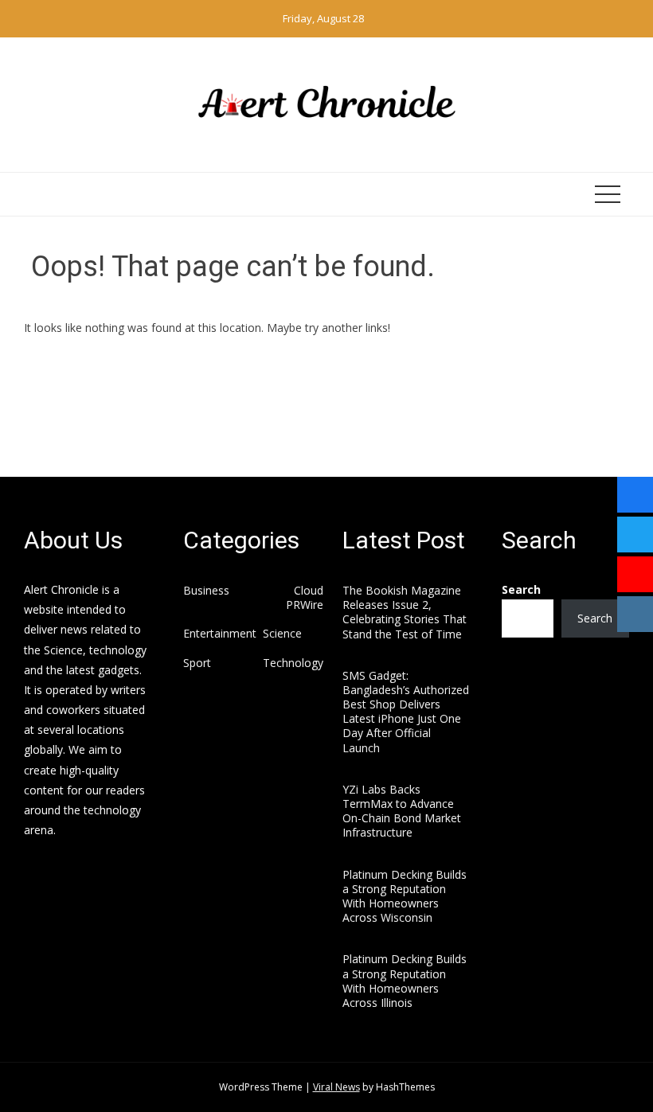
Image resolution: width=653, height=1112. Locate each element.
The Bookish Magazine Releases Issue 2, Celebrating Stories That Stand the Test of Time (404, 612)
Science (282, 633)
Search (521, 589)
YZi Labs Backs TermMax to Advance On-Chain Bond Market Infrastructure (401, 811)
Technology (293, 663)
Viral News (336, 1087)
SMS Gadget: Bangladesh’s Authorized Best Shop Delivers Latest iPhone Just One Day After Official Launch (405, 711)
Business (206, 590)
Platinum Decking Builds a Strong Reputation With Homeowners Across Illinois (404, 980)
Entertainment (219, 633)
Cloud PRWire (304, 597)
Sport (197, 663)
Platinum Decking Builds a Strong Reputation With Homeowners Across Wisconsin (404, 896)
